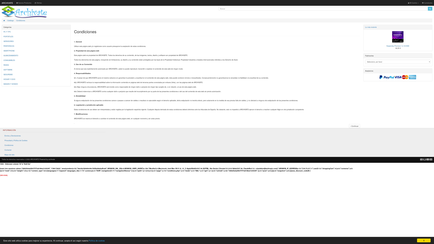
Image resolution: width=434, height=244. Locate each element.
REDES (6, 65)
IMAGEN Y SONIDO (11, 84)
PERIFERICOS (9, 46)
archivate (51, 159)
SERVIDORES (9, 41)
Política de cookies (97, 240)
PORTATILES (8, 36)
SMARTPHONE (9, 51)
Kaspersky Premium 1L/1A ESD (398, 46)
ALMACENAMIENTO (11, 55)
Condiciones (9, 145)
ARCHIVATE (7, 2)
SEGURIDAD (8, 74)
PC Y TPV (7, 32)
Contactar (8, 150)
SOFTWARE (8, 70)
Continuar (355, 126)
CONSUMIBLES (9, 60)
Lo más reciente (371, 27)
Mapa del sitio (9, 155)
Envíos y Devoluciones (13, 136)
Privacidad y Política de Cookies (16, 140)
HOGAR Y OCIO (9, 79)
